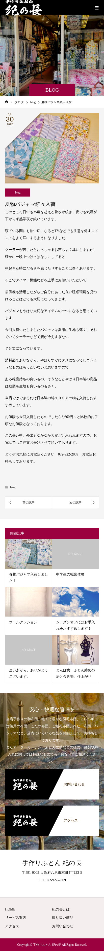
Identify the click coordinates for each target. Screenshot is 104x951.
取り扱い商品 (62, 918)
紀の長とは (61, 909)
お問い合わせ (62, 926)
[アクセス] (52, 807)
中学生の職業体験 (70, 574)
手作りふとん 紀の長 (52, 862)
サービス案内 (15, 918)
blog (17, 192)
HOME (10, 909)
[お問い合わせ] (52, 770)
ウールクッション (23, 622)
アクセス (12, 926)
